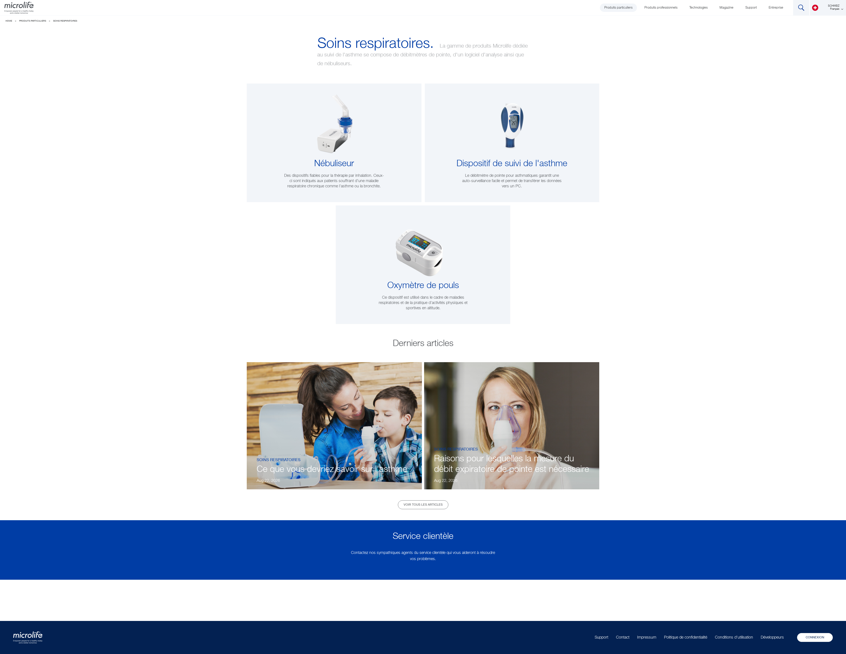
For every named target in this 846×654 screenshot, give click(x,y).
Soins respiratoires (65, 21)
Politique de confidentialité (685, 637)
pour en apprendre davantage (334, 184)
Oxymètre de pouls (423, 285)
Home (9, 21)
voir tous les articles (423, 504)
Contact (622, 637)
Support (751, 7)
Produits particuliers (618, 7)
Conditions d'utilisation (734, 637)
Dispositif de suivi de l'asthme (511, 163)
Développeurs (772, 637)
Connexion (815, 637)
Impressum (646, 637)
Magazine (726, 7)
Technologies (698, 7)
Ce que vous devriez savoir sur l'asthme (332, 469)
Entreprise (776, 7)
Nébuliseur (334, 163)
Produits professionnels (660, 7)
